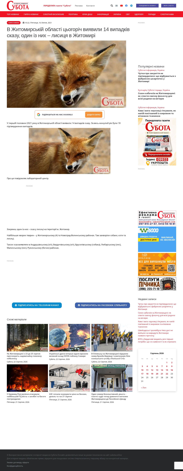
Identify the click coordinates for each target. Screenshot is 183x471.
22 (167, 373)
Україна (160, 70)
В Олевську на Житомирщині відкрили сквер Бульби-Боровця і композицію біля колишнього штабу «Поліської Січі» (110, 356)
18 (147, 373)
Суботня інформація (147, 70)
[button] (111, 5)
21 (162, 373)
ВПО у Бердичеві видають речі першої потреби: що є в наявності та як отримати (157, 340)
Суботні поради (155, 90)
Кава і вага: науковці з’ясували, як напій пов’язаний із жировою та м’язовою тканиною (157, 113)
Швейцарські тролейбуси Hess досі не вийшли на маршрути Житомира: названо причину (155, 333)
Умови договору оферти (18, 462)
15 (167, 370)
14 (162, 370)
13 (157, 370)
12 (152, 370)
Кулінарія (142, 90)
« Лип (143, 387)
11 (147, 370)
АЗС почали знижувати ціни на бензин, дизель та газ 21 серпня (68, 395)
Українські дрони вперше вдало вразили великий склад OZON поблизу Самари (68, 354)
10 (142, 370)
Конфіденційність (15, 466)
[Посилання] (18, 5)
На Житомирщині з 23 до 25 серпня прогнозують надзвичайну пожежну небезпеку (24, 356)
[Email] (116, 5)
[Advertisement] (69, 205)
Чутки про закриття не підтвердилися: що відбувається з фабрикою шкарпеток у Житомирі (157, 77)
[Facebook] (126, 5)
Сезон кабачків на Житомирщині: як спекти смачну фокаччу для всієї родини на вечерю (156, 96)
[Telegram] (131, 5)
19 (152, 373)
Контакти (90, 5)
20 (157, 373)
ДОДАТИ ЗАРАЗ (93, 115)
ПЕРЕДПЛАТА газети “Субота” (57, 5)
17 (142, 373)
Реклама (79, 5)
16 (172, 370)
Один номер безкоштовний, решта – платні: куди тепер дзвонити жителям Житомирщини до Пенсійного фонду (109, 396)
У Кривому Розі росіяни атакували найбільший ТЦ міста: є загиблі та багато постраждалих (26, 396)
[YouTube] (121, 5)
